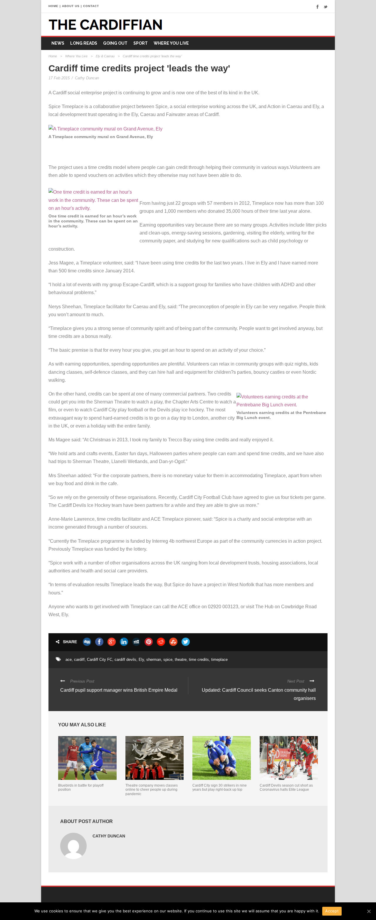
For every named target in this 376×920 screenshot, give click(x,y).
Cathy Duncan (87, 78)
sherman (153, 659)
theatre (181, 659)
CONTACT (91, 6)
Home (52, 56)
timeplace (219, 659)
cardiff (79, 659)
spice (167, 659)
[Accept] (369, 911)
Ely (141, 659)
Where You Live (171, 43)
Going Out (115, 43)
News (57, 43)
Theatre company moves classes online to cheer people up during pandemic (151, 789)
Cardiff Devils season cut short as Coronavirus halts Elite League (286, 787)
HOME (53, 6)
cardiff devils (125, 659)
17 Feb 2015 (59, 78)
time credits (199, 659)
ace (69, 659)
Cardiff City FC (99, 659)
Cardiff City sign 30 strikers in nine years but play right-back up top (219, 787)
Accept (332, 911)
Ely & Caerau (105, 56)
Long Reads (83, 43)
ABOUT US (71, 6)
